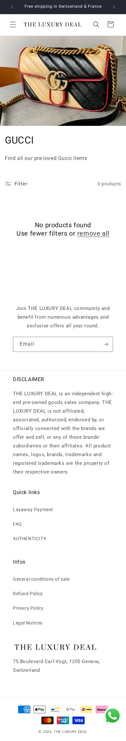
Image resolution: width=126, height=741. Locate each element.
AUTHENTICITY (29, 538)
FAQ (17, 524)
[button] (13, 24)
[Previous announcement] (12, 7)
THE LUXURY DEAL (71, 732)
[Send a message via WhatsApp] (112, 716)
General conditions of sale (41, 579)
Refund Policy (28, 593)
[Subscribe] (106, 344)
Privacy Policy (28, 608)
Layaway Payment (33, 509)
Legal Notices (28, 622)
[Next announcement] (114, 7)
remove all (93, 233)
